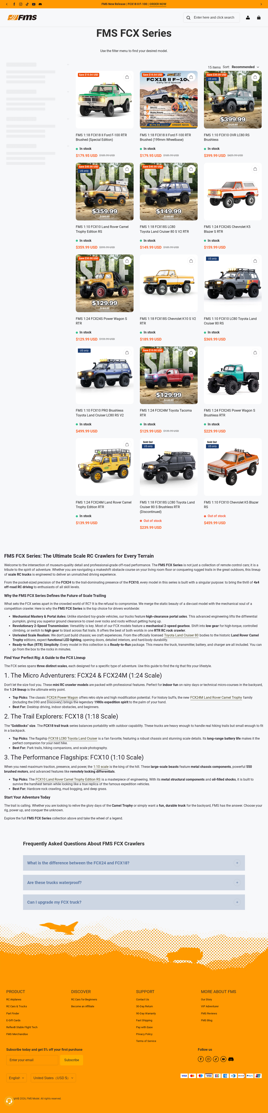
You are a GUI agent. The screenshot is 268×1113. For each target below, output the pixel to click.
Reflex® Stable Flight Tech (21, 1027)
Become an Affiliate (82, 1006)
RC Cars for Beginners (84, 999)
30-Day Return (144, 1006)
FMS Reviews (209, 1013)
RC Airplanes (13, 999)
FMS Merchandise (17, 1034)
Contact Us (142, 999)
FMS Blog (206, 1020)
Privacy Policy (144, 1034)
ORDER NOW (157, 4)
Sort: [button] (239, 67)
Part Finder (12, 1013)
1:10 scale (100, 767)
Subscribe (71, 1060)
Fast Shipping (144, 1020)
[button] (127, 77)
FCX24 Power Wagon (62, 698)
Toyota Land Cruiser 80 (181, 635)
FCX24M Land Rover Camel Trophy (216, 698)
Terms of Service (146, 1041)
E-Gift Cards (13, 1020)
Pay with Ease (144, 1027)
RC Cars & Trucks (16, 1006)
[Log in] (248, 17)
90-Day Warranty (146, 1013)
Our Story (206, 999)
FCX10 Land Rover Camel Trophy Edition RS (68, 779)
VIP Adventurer (210, 1006)
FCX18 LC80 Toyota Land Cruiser (72, 738)
